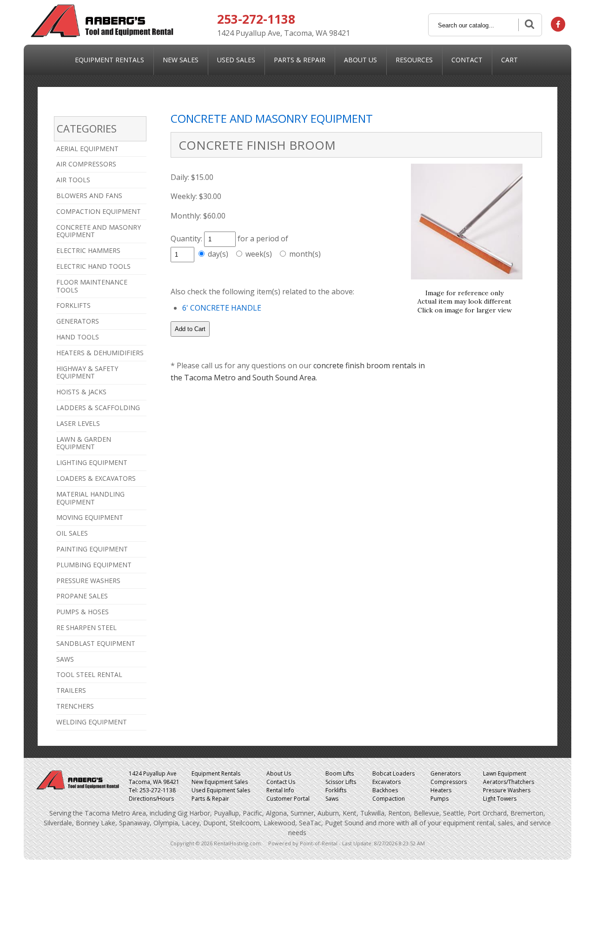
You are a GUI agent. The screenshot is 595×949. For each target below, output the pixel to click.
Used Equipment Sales (221, 790)
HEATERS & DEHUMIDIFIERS (100, 352)
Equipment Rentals (109, 59)
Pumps (439, 799)
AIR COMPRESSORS (86, 163)
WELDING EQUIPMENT (91, 721)
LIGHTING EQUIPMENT (91, 462)
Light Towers (499, 799)
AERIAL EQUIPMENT (87, 148)
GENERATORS (77, 321)
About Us (360, 59)
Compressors (448, 782)
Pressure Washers (506, 790)
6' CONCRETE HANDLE (221, 308)
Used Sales (236, 59)
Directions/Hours (151, 799)
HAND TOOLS (77, 336)
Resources (414, 59)
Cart (509, 59)
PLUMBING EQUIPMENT (94, 564)
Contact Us (280, 782)
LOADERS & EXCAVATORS (96, 478)
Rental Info (280, 790)
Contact (467, 59)
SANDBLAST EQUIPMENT (95, 643)
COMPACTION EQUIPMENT (98, 211)
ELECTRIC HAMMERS (88, 250)
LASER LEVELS (78, 423)
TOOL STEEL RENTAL (89, 674)
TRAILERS (71, 690)
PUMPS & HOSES (82, 611)
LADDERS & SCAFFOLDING (98, 407)
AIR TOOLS (73, 179)
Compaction (388, 799)
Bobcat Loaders (393, 773)
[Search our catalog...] (528, 25)
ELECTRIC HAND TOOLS (93, 266)
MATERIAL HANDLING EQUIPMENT (90, 498)
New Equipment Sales (220, 782)
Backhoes (385, 790)
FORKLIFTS (73, 305)
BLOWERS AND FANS (89, 195)
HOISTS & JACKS (81, 391)
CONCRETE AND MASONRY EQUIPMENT (98, 231)
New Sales (180, 59)
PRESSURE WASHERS (88, 580)
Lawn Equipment (504, 773)
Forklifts (335, 790)
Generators (445, 773)
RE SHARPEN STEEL (86, 627)
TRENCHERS (75, 706)
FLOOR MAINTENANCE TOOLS (91, 286)
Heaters (440, 790)
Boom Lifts (339, 773)
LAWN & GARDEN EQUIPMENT (83, 443)
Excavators (386, 782)
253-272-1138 (256, 19)
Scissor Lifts (340, 782)
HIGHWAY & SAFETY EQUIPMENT (87, 372)
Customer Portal (288, 799)
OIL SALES (72, 533)
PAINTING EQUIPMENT (92, 548)
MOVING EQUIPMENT (89, 517)
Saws (331, 799)
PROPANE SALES (82, 595)
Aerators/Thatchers (508, 782)
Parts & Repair (299, 59)
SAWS (65, 659)
